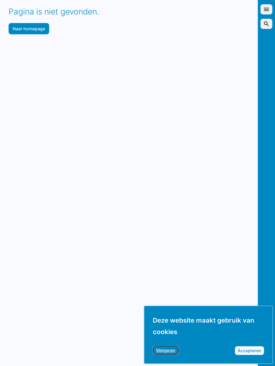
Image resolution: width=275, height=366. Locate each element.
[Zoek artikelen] (266, 24)
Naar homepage (29, 28)
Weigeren (167, 351)
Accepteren (251, 351)
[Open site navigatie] (266, 9)
